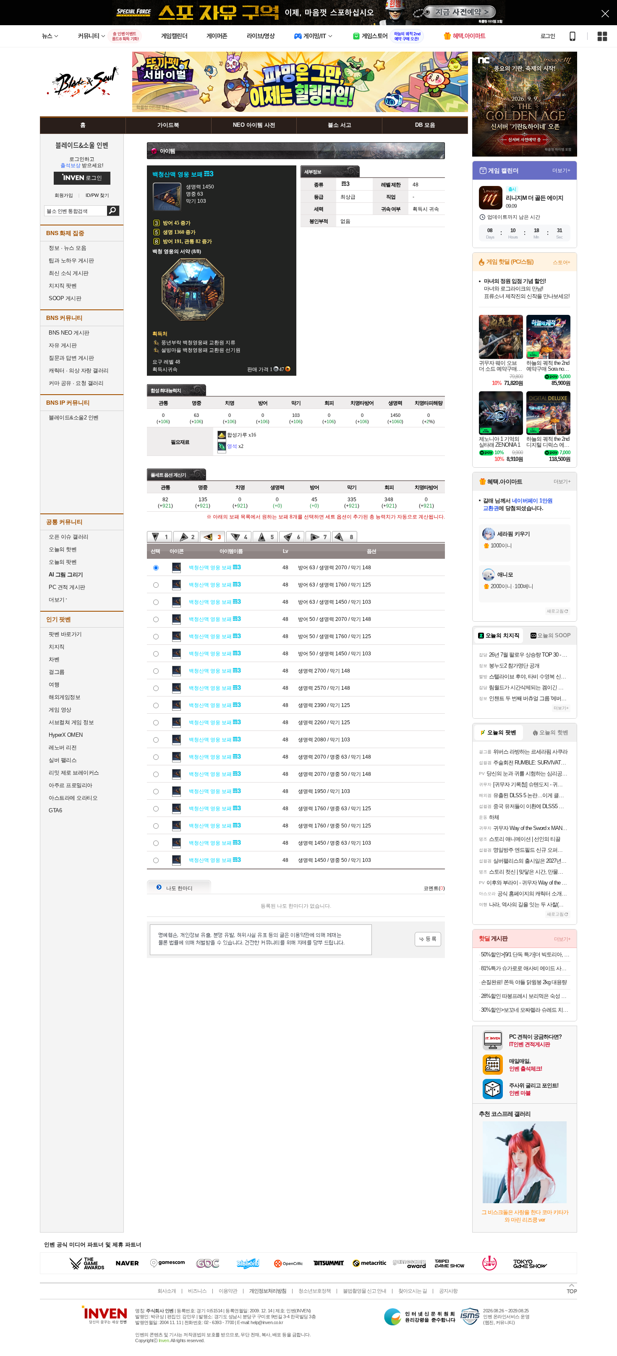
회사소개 (166, 1291)
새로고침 (555, 611)
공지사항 (448, 1291)
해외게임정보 (64, 697)
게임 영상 (60, 709)
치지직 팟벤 (62, 285)
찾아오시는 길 (412, 1291)
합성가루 (237, 435)
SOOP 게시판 (65, 298)
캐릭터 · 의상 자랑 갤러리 (79, 370)
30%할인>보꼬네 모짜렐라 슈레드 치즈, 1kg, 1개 (525, 1010)
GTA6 (55, 810)
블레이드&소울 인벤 (81, 144)
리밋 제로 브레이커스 (74, 772)
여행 (54, 684)
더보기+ (561, 170)
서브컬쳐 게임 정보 (71, 722)
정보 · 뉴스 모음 (67, 248)
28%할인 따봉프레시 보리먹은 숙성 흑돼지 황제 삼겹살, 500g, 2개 (525, 996)
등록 (428, 939)
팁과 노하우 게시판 (71, 260)
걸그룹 (57, 672)
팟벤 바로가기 (65, 634)
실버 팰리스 (62, 760)
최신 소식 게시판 (69, 273)
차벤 (54, 659)
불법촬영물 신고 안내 (364, 1291)
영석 (232, 446)
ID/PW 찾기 (97, 195)
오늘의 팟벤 (62, 562)
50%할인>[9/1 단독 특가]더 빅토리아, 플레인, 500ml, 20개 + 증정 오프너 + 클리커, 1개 (525, 954)
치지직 (57, 646)
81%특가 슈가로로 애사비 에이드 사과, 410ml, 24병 (525, 968)
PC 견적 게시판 (67, 587)
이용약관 (228, 1291)
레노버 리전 (62, 747)
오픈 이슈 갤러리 (69, 536)
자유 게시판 (62, 345)
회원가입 (64, 195)
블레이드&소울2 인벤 (74, 417)
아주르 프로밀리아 (70, 785)
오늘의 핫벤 (62, 549)
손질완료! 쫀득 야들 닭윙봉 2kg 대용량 (524, 982)
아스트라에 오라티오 (73, 798)
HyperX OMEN (66, 735)
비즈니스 (197, 1291)
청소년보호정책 (314, 1291)
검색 (113, 211)
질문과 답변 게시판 (71, 358)
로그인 (548, 36)
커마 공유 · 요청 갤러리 (76, 383)
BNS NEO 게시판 (69, 332)
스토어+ (561, 262)
